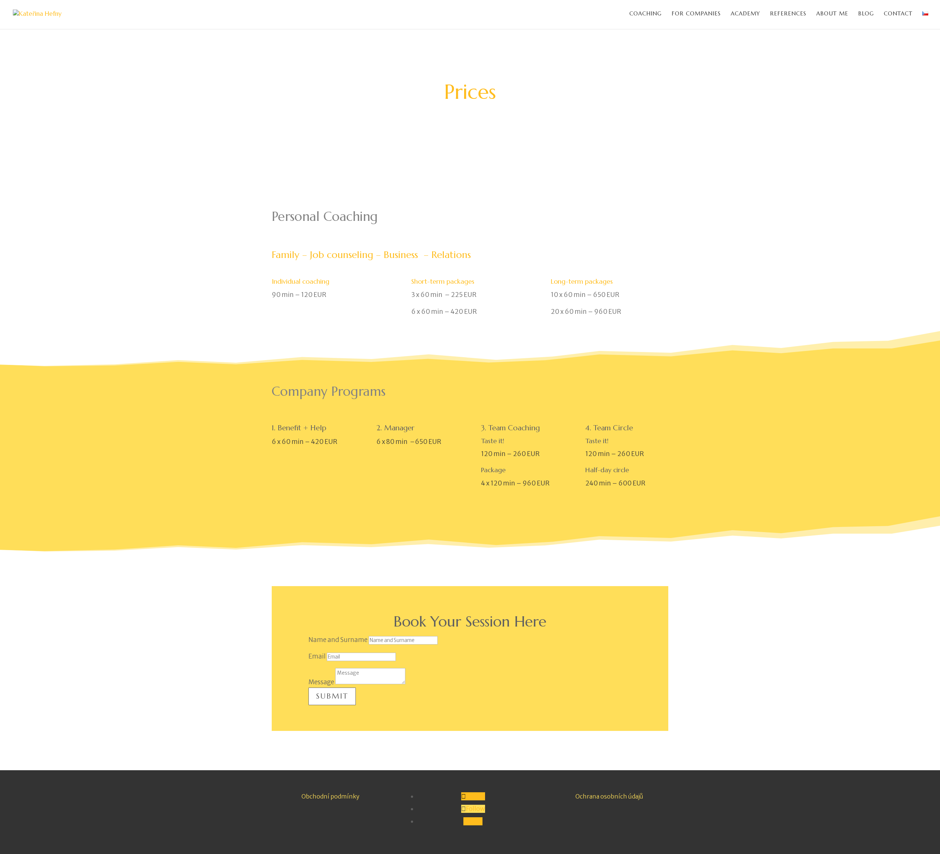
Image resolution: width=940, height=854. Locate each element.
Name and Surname (338, 640)
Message (321, 682)
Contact (898, 14)
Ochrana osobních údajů (609, 796)
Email (317, 656)
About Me (832, 14)
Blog (866, 14)
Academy (745, 14)
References (788, 14)
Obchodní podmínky (330, 796)
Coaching (645, 14)
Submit (332, 696)
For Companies (696, 14)
